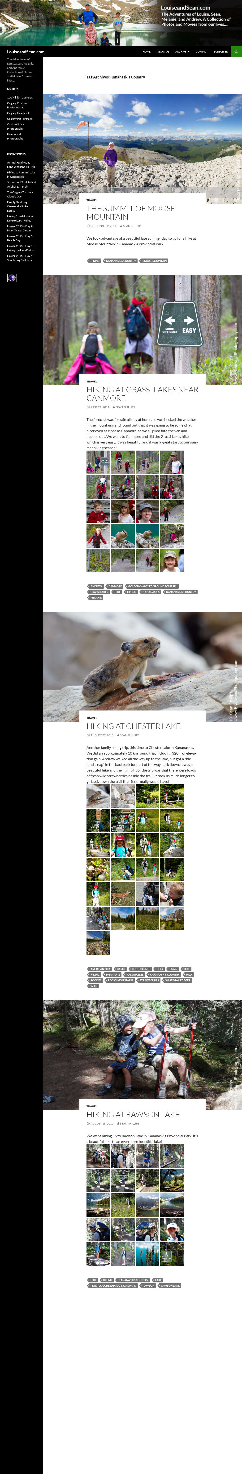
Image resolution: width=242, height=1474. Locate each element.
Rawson (148, 1285)
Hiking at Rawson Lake (133, 1114)
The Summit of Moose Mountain (130, 212)
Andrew (96, 586)
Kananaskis (151, 591)
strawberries (149, 980)
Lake (158, 1279)
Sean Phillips (132, 226)
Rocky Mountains (120, 980)
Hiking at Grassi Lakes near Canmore (142, 394)
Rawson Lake (170, 1285)
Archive (180, 51)
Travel (91, 200)
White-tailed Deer (177, 980)
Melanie (96, 597)
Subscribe (221, 51)
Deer (160, 968)
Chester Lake (141, 968)
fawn (173, 968)
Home (147, 51)
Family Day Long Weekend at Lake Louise (17, 206)
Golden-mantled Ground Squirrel (152, 586)
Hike (118, 591)
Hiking (95, 260)
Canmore (115, 586)
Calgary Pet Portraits (19, 118)
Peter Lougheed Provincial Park (113, 1285)
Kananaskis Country (121, 260)
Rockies (96, 980)
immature (113, 974)
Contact (202, 51)
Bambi (121, 968)
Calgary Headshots (18, 113)
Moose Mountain (155, 260)
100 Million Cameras (20, 97)
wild (94, 985)
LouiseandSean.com (25, 51)
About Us (163, 51)
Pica (189, 974)
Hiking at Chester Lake (133, 726)
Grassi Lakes (99, 591)
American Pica (100, 968)
